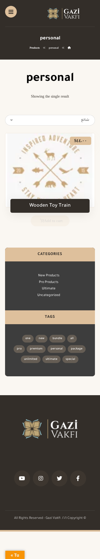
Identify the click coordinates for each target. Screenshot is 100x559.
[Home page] (69, 47)
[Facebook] (78, 478)
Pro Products (48, 282)
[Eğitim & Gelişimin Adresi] (63, 13)
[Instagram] (41, 478)
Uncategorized (48, 295)
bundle (57, 338)
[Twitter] (59, 478)
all (72, 338)
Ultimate (48, 289)
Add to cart (53, 221)
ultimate (51, 359)
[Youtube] (22, 478)
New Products (48, 276)
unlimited (30, 359)
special (70, 359)
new (41, 338)
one (27, 338)
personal (57, 349)
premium (36, 349)
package (76, 349)
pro (19, 349)
